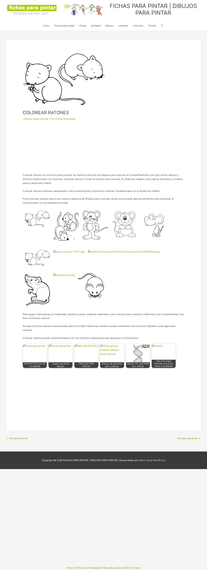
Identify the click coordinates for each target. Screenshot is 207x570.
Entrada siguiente (188, 438)
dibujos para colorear (36, 118)
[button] (162, 25)
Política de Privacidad (87, 567)
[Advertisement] (103, 149)
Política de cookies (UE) (114, 567)
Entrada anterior (17, 438)
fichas (82, 25)
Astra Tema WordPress (152, 460)
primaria (95, 25)
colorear (123, 25)
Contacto (135, 567)
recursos (138, 25)
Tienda (152, 25)
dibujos (109, 25)
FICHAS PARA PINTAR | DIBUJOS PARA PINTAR (153, 9)
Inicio (46, 25)
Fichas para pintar (64, 25)
